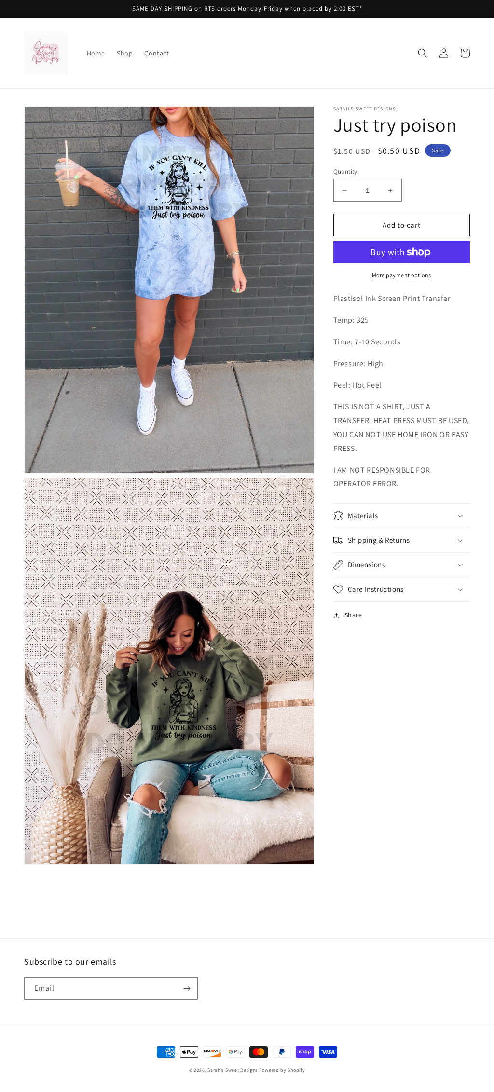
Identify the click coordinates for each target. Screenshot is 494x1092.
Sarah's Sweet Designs (232, 1070)
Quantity (345, 171)
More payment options (401, 275)
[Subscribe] (186, 988)
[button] (422, 53)
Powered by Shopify (282, 1070)
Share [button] (353, 615)
